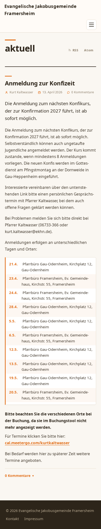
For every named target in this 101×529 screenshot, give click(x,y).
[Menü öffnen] (91, 25)
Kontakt (12, 518)
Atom (89, 50)
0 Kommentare (19, 475)
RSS (75, 50)
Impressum (33, 518)
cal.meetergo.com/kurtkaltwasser (37, 443)
